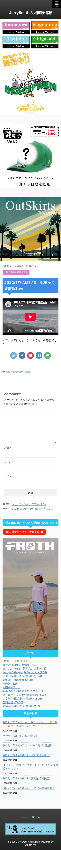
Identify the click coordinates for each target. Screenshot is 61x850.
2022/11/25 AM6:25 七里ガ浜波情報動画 (29, 788)
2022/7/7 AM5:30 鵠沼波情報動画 (32, 508)
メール (8, 462)
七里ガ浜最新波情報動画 (18, 371)
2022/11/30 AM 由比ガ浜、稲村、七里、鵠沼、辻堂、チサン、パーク (30, 724)
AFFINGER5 (30, 845)
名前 (7, 447)
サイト (7, 476)
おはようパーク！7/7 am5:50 (29, 504)
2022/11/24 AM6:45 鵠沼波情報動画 (26, 778)
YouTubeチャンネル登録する (22, 531)
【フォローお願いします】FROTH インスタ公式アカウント (30, 766)
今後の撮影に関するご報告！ (20, 735)
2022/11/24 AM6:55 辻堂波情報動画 (26, 755)
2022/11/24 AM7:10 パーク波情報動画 (27, 745)
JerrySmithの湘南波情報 (30, 12)
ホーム (24, 817)
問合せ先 (36, 817)
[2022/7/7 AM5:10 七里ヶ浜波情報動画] (39, 355)
